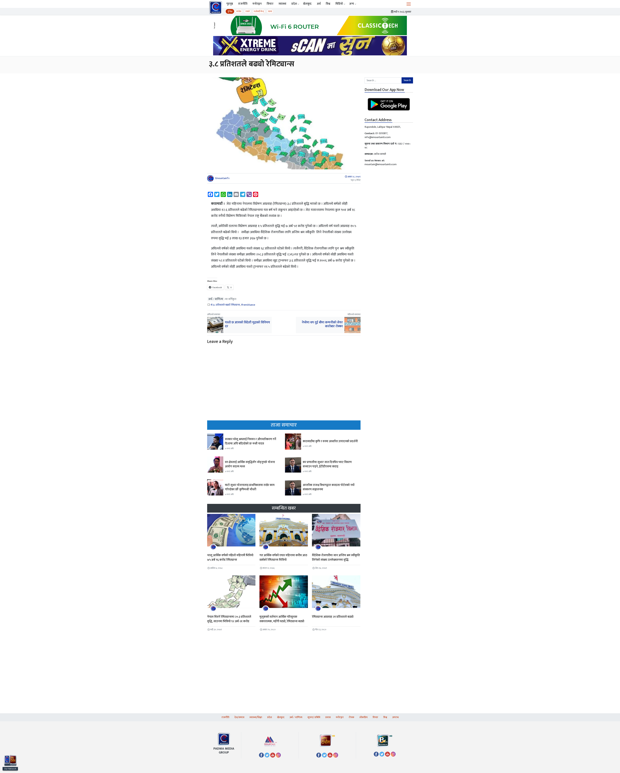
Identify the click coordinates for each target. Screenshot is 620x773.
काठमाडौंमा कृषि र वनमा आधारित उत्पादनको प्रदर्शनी (330, 441)
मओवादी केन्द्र (259, 11)
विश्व (328, 3)
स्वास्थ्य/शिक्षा (255, 717)
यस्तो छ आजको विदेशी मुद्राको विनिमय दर (247, 324)
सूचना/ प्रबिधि (313, 717)
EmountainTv (222, 178)
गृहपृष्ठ (229, 3)
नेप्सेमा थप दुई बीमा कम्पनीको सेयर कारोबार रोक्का (322, 324)
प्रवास (328, 717)
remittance (249, 305)
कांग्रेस (238, 11)
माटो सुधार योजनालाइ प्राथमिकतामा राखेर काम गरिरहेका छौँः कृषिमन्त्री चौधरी (249, 487)
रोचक (351, 717)
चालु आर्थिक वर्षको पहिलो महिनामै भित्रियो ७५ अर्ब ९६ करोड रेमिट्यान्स (230, 557)
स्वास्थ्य (282, 3)
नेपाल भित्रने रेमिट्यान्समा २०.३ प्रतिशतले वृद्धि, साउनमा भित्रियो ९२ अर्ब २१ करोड (229, 619)
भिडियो (339, 3)
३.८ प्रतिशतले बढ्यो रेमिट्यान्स (226, 305)
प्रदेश (294, 3)
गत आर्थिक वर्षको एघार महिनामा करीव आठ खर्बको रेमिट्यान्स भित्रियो (283, 557)
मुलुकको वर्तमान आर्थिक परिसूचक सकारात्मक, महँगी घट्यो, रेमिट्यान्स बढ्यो (281, 619)
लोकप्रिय (363, 717)
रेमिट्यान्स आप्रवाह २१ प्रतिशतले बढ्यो (332, 616)
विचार (270, 3)
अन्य (351, 3)
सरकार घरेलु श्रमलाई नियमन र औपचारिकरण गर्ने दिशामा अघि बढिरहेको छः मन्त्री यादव (250, 441)
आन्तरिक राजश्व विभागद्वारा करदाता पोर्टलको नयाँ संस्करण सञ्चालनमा (329, 487)
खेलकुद (307, 3)
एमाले (247, 11)
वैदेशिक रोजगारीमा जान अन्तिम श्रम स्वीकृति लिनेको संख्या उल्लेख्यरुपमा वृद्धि (336, 557)
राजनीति (242, 3)
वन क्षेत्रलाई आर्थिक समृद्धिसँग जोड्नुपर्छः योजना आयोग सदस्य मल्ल (250, 464)
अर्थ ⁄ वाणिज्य (215, 299)
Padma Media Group (223, 750)
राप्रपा (270, 11)
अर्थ (319, 3)
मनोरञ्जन (257, 3)
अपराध (395, 717)
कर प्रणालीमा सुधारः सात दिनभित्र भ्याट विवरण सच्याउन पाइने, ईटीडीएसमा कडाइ (327, 464)
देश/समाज (239, 717)
